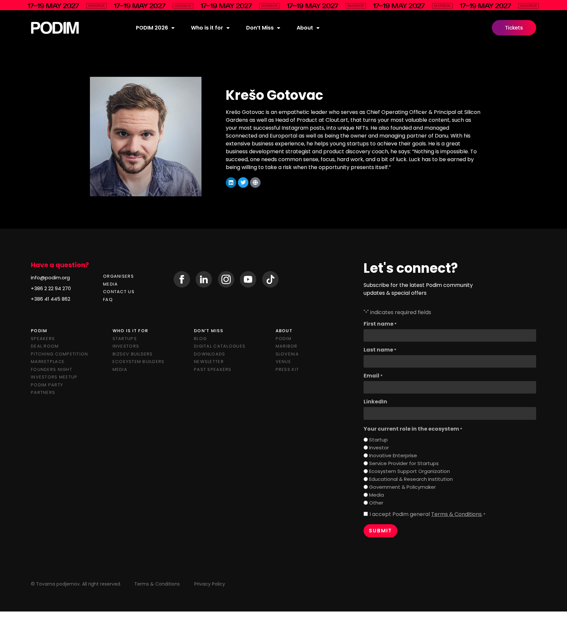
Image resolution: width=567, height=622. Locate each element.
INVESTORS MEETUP (54, 377)
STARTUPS (125, 338)
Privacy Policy (209, 584)
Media (376, 494)
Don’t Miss (260, 28)
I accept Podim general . (427, 514)
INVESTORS (126, 346)
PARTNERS (43, 392)
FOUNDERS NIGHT (51, 369)
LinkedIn (375, 401)
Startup (378, 439)
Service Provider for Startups (404, 463)
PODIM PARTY (47, 385)
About (305, 28)
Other (376, 502)
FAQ (108, 299)
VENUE (283, 361)
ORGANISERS (118, 276)
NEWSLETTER (209, 361)
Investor (379, 447)
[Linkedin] (231, 182)
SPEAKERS (43, 338)
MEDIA (110, 284)
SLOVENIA (287, 354)
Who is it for (207, 28)
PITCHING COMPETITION (59, 354)
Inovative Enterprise (393, 455)
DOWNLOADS (209, 354)
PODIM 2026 (152, 28)
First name (380, 324)
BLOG (200, 338)
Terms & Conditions (456, 514)
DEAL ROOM (45, 346)
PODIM (283, 338)
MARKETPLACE (48, 361)
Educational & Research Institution (411, 479)
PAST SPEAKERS (213, 369)
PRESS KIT (287, 369)
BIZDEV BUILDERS (133, 354)
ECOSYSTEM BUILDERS (139, 361)
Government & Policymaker (402, 486)
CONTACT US (119, 292)
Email (373, 375)
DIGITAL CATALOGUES (219, 346)
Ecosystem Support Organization (409, 471)
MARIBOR (287, 346)
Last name (380, 350)
